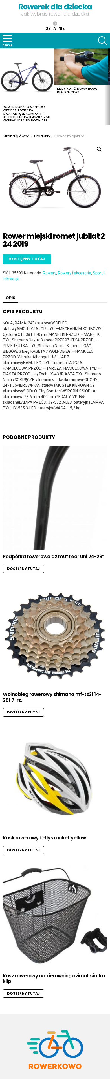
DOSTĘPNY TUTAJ (26, 259)
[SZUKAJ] (102, 41)
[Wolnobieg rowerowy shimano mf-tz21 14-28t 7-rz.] (55, 635)
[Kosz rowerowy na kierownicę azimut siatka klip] (55, 917)
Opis (10, 298)
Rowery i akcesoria (74, 273)
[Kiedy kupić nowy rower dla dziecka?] (81, 66)
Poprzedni (3, 86)
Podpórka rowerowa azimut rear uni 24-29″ (53, 556)
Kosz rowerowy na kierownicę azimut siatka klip (54, 978)
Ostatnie (55, 28)
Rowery (49, 273)
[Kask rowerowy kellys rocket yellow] (55, 779)
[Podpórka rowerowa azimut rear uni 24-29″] (55, 498)
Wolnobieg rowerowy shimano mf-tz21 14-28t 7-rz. (52, 697)
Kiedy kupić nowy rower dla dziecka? (78, 90)
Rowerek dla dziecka (55, 6)
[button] (99, 149)
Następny (107, 86)
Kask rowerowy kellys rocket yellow (44, 837)
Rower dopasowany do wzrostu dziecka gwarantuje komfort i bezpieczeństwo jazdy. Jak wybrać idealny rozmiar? (26, 113)
